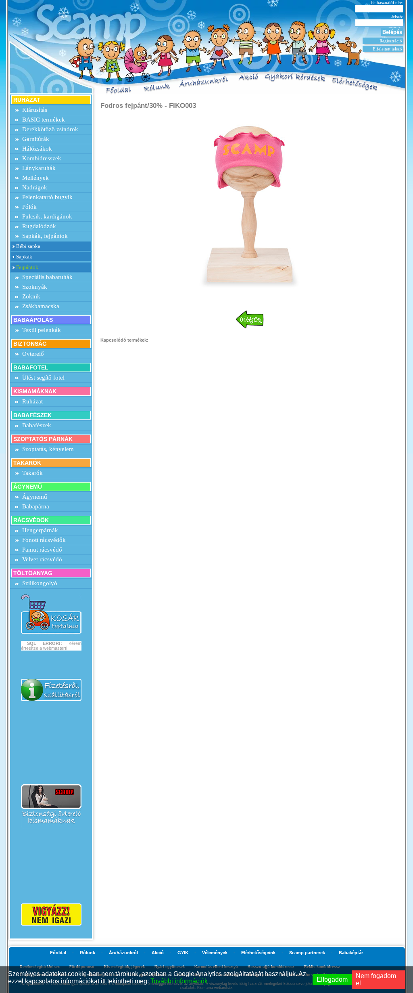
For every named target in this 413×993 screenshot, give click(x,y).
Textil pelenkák (41, 330)
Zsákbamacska (40, 306)
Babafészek (36, 425)
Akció (158, 952)
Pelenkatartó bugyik (47, 197)
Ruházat (32, 401)
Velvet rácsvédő (42, 559)
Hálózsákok (37, 148)
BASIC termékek (43, 119)
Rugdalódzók (39, 226)
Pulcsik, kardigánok (47, 216)
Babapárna (35, 506)
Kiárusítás (34, 110)
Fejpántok (27, 267)
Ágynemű (34, 496)
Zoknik (31, 296)
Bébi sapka (28, 246)
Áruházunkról (123, 952)
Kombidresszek (41, 158)
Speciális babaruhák (47, 277)
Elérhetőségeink (258, 952)
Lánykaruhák (39, 168)
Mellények (35, 177)
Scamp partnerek (307, 952)
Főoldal (58, 952)
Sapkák (24, 257)
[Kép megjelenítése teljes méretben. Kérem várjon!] (249, 205)
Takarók (32, 473)
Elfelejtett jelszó (387, 48)
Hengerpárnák (40, 530)
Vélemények (214, 952)
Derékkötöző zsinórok (50, 129)
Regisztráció (391, 40)
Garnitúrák (35, 139)
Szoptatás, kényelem (48, 449)
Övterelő (33, 354)
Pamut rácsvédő (42, 549)
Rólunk (87, 952)
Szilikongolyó (39, 583)
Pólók (29, 207)
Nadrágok (34, 187)
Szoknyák (34, 286)
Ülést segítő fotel (43, 377)
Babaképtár (351, 952)
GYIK (182, 952)
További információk (179, 981)
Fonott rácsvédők (44, 540)
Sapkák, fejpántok (45, 236)
